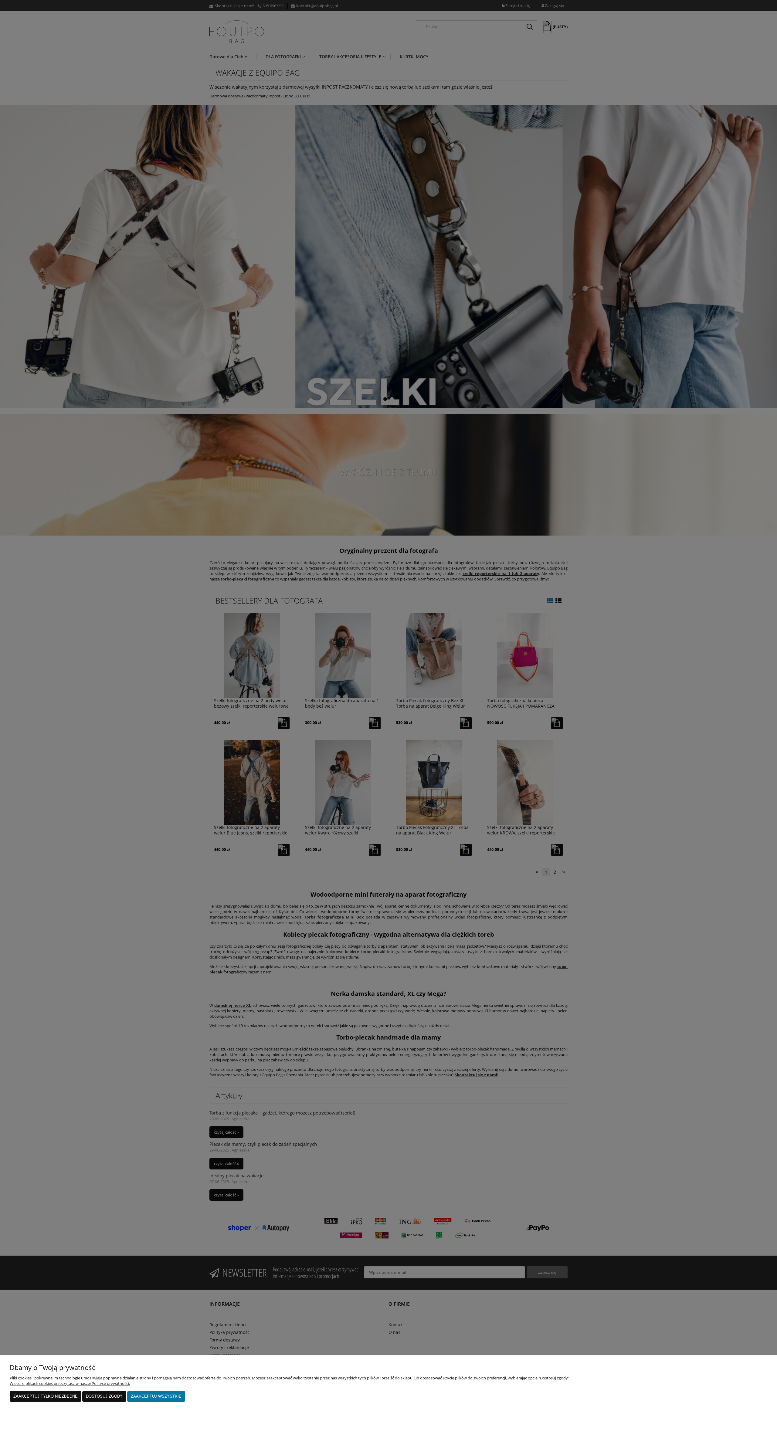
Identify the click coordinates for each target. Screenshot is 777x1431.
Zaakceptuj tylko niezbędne (45, 1396)
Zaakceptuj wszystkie (156, 1396)
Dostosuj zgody (104, 1396)
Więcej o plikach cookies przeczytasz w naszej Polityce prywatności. (70, 1383)
